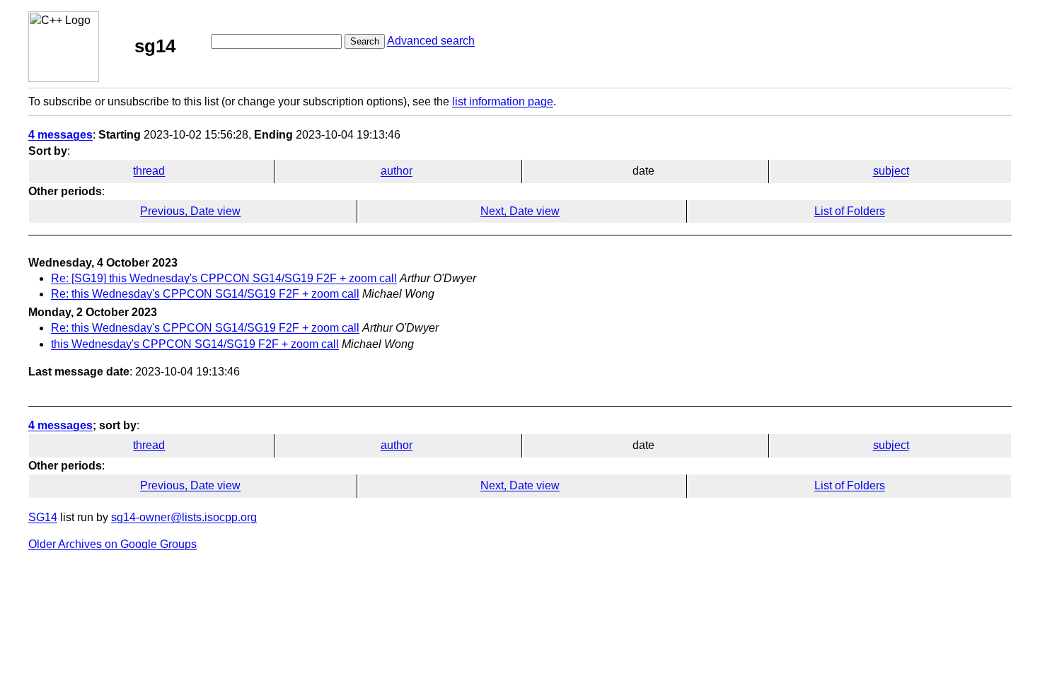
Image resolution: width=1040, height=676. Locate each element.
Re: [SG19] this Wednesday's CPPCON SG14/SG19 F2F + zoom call (224, 278)
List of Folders (849, 211)
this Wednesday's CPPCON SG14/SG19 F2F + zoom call (195, 344)
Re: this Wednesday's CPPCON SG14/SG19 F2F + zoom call (205, 294)
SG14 (42, 517)
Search (364, 41)
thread (149, 171)
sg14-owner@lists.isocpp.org (184, 517)
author (396, 171)
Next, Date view (520, 211)
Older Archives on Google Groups (112, 544)
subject (891, 171)
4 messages (60, 135)
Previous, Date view (190, 211)
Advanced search (431, 41)
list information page (502, 101)
